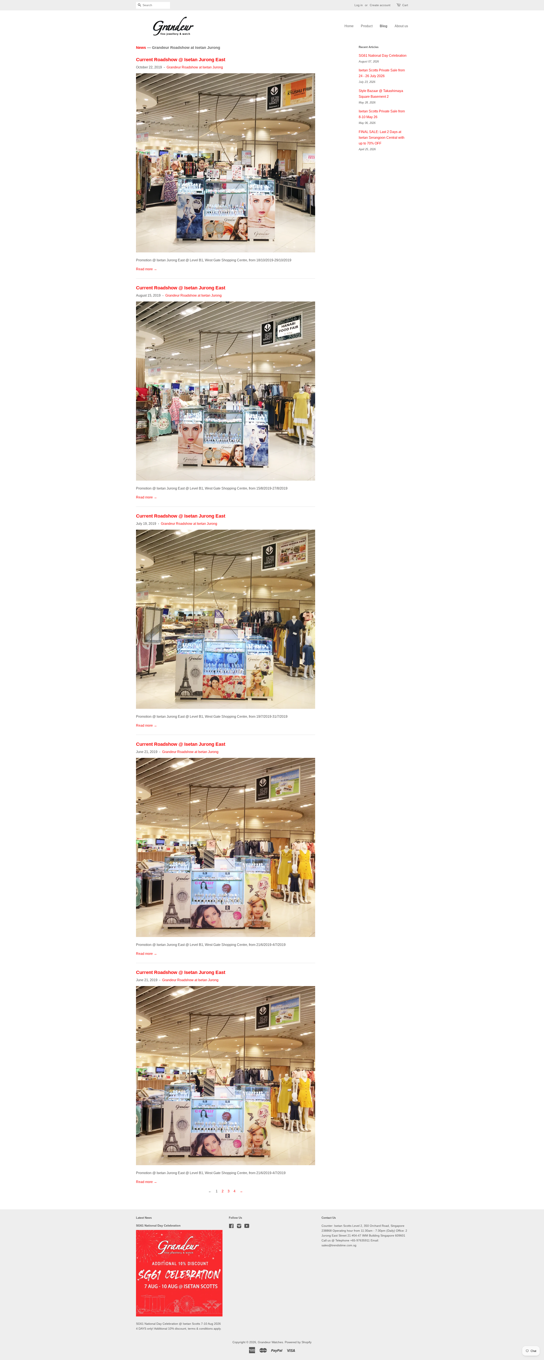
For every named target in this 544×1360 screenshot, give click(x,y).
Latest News (144, 1217)
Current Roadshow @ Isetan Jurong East (180, 59)
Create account (380, 5)
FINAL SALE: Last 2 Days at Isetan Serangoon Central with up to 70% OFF (381, 137)
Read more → (146, 269)
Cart (405, 5)
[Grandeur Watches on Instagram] (239, 1226)
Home (349, 26)
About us (401, 26)
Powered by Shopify (298, 1342)
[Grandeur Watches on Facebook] (231, 1226)
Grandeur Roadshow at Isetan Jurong (195, 67)
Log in (358, 5)
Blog (383, 26)
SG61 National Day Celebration (383, 55)
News (141, 47)
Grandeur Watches (270, 1342)
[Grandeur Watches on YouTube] (246, 1226)
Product (367, 26)
